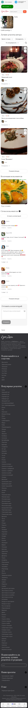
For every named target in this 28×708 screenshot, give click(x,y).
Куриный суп (5, 392)
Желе (3, 571)
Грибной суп (5, 394)
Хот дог (4, 449)
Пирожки (4, 532)
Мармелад (5, 569)
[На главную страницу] (5, 12)
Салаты (4, 462)
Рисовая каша (6, 499)
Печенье (4, 529)
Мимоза (4, 488)
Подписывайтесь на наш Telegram (22, 2)
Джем (3, 612)
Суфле (4, 582)
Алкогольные (6, 647)
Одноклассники (6, 364)
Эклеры (4, 580)
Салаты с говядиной (8, 468)
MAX (3, 377)
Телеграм (4, 366)
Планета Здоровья (8, 2)
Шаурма (4, 451)
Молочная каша (6, 505)
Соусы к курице (6, 621)
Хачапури (4, 542)
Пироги (4, 525)
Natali (7, 246)
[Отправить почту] (25, 665)
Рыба (3, 425)
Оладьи (4, 536)
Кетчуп (4, 641)
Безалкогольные (7, 649)
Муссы (4, 573)
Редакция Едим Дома (8, 690)
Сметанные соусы (7, 634)
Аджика (4, 638)
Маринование (6, 608)
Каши (3, 492)
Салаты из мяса (6, 464)
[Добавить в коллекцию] (25, 51)
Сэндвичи (5, 447)
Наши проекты (8, 672)
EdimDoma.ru (15, 341)
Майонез (4, 643)
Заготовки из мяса (7, 590)
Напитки (4, 645)
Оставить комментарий (14, 216)
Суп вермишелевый (8, 403)
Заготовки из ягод (7, 597)
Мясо (3, 416)
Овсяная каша (6, 501)
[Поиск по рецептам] (26, 43)
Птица (3, 418)
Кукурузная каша (7, 508)
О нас (4, 687)
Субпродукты (6, 420)
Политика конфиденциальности (17, 698)
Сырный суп (5, 396)
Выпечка (4, 516)
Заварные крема (7, 575)
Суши (3, 457)
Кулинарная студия (7, 676)
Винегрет (4, 479)
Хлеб (3, 521)
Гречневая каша (6, 503)
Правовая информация (11, 699)
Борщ (3, 407)
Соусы (4, 617)
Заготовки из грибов (8, 595)
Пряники (4, 553)
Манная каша (6, 497)
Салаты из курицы (7, 466)
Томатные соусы (7, 632)
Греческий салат (7, 481)
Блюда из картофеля (8, 601)
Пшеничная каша (7, 514)
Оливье (4, 477)
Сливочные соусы (7, 627)
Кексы (3, 538)
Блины (4, 527)
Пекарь (7, 268)
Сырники (4, 534)
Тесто (3, 518)
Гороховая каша (7, 512)
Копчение (4, 599)
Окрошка (4, 412)
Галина (7, 281)
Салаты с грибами (7, 471)
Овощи (4, 429)
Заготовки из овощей (8, 593)
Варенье (4, 610)
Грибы (3, 431)
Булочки (4, 549)
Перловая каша (6, 510)
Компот (4, 614)
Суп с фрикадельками (8, 405)
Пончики (4, 547)
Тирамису (5, 577)
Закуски (4, 433)
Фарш (3, 423)
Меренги (4, 584)
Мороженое (5, 562)
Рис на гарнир (6, 606)
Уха (3, 409)
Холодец (4, 453)
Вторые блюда (6, 414)
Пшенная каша (6, 494)
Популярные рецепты (11, 386)
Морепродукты (6, 427)
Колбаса (4, 436)
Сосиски (4, 438)
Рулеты (4, 540)
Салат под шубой (7, 486)
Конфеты (4, 560)
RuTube (4, 375)
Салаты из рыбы (6, 473)
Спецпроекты (6, 680)
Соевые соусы (6, 630)
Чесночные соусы (7, 636)
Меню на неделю (5, 6)
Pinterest (4, 369)
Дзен (3, 380)
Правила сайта (5, 698)
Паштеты (4, 442)
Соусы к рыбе (6, 623)
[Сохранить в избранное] (25, 48)
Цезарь (4, 490)
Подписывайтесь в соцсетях (10, 357)
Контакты (20, 699)
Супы (3, 390)
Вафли (4, 545)
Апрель (7, 221)
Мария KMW (9, 233)
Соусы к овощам (7, 625)
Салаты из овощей (7, 475)
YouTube (4, 371)
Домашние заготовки (8, 588)
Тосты (3, 455)
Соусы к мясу (6, 619)
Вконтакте (5, 362)
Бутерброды (5, 440)
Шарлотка (5, 551)
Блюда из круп (6, 604)
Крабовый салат (6, 484)
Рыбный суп (5, 399)
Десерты (4, 556)
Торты (3, 558)
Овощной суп (6, 401)
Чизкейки (4, 566)
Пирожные (5, 564)
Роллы (4, 460)
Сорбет (4, 586)
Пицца (4, 523)
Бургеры (4, 444)
